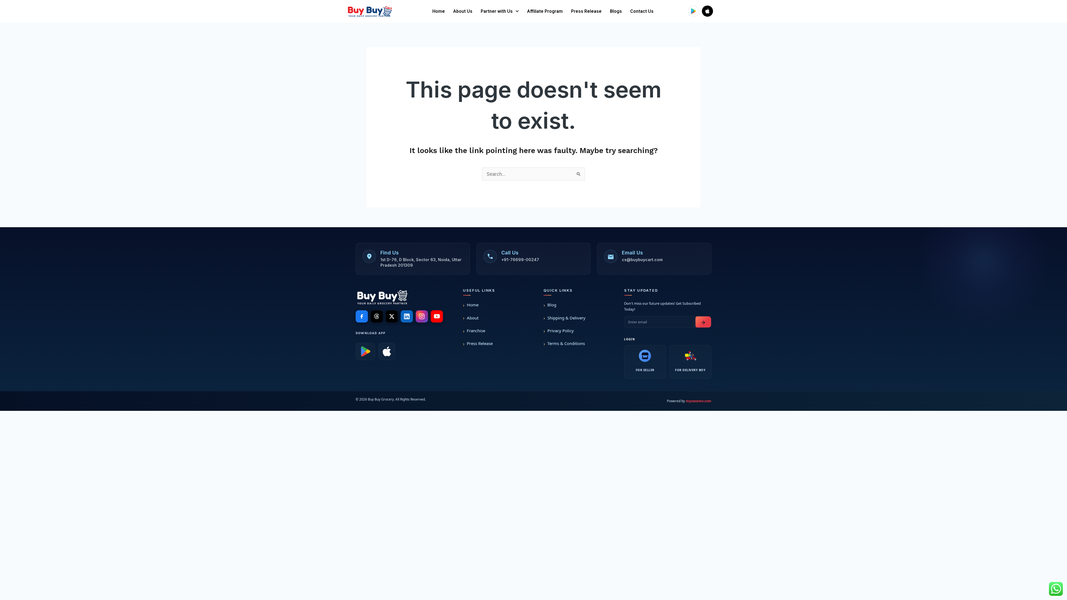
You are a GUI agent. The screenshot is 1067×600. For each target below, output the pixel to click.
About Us (462, 11)
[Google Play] (365, 351)
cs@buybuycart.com (642, 259)
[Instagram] (422, 316)
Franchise (476, 330)
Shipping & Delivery (566, 318)
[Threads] (377, 316)
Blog (551, 305)
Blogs (616, 11)
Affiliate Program (545, 11)
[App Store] (386, 351)
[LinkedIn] (407, 316)
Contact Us (642, 11)
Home (438, 11)
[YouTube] (437, 316)
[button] (500, 11)
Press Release (586, 11)
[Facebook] (362, 316)
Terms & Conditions (566, 343)
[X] (392, 316)
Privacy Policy (560, 330)
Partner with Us (497, 11)
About (472, 318)
